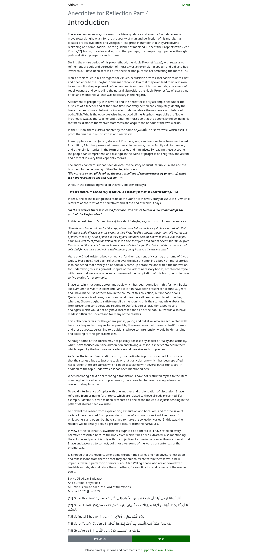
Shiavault (75, 4)
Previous (100, 539)
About (186, 5)
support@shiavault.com (157, 550)
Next (161, 539)
